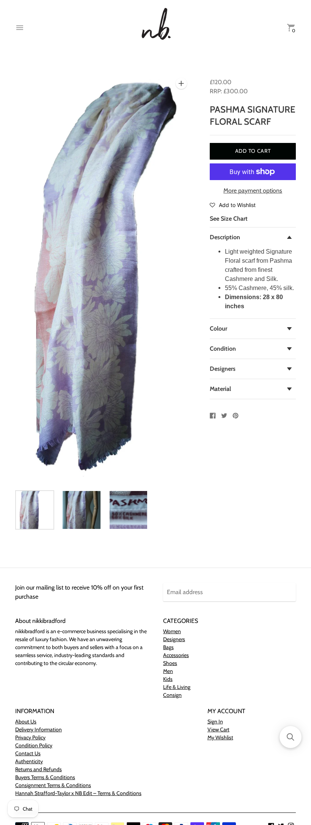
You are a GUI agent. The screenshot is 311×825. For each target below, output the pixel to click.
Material (220, 388)
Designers (223, 368)
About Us (25, 721)
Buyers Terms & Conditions (45, 777)
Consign (172, 695)
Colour (218, 328)
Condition (223, 348)
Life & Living (176, 687)
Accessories (176, 655)
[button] (233, 204)
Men (168, 671)
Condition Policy (33, 745)
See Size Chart (229, 218)
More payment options (252, 190)
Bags (168, 647)
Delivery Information (38, 729)
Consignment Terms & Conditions (53, 785)
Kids (168, 679)
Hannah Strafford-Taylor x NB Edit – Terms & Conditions (78, 793)
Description (225, 237)
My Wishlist (220, 737)
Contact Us (28, 753)
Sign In (215, 721)
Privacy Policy (30, 737)
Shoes (170, 663)
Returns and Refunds (38, 769)
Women (172, 631)
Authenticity (29, 761)
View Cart (218, 729)
